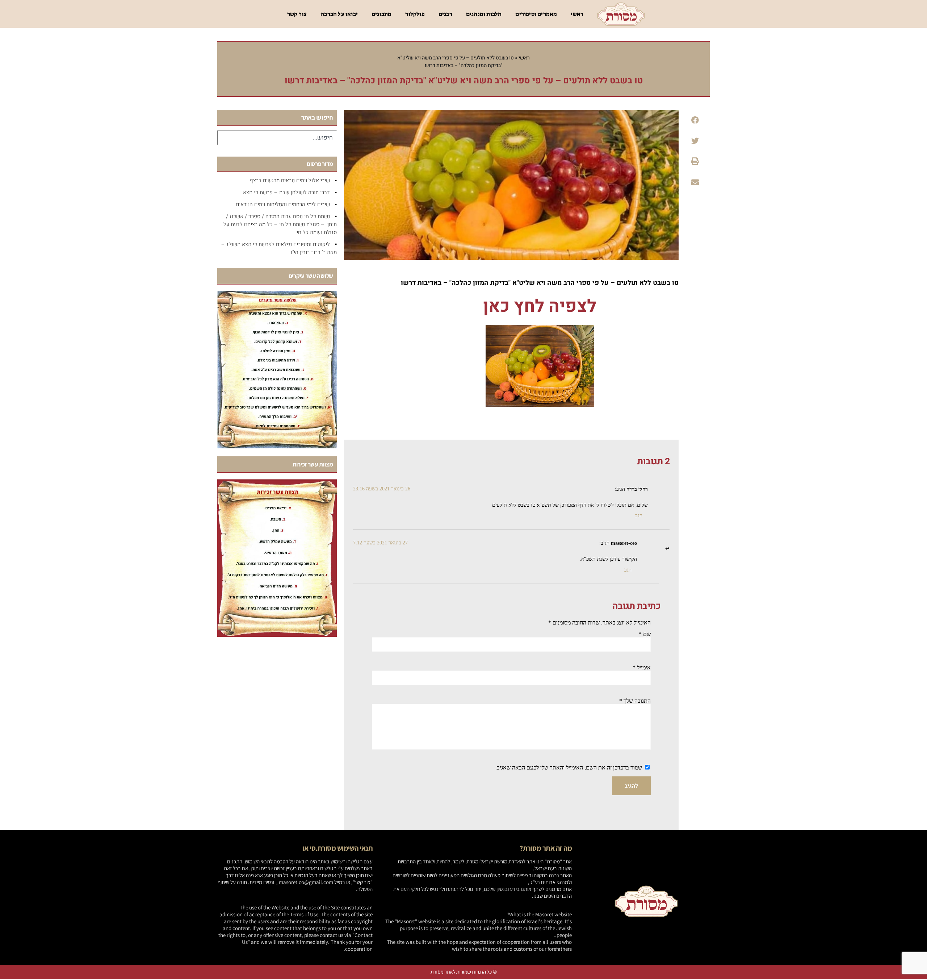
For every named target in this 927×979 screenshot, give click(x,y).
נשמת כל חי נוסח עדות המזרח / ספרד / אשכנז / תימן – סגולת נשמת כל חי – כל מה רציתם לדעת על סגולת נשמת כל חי (280, 224)
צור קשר (297, 14)
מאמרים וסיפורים (536, 14)
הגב (638, 515)
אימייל (642, 667)
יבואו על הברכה (339, 14)
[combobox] (277, 137)
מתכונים (381, 14)
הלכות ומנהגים (484, 14)
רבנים (445, 14)
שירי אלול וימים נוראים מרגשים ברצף (290, 180)
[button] (695, 120)
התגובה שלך (635, 701)
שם (645, 634)
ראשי (577, 14)
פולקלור (414, 14)
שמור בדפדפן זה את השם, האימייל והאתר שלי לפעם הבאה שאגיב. (568, 767)
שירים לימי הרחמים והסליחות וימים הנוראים (283, 204)
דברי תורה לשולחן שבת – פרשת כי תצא (286, 192)
